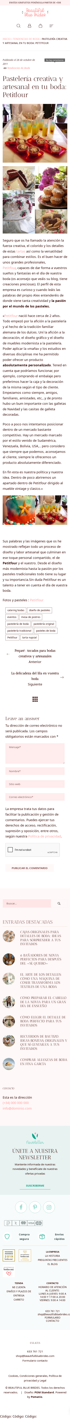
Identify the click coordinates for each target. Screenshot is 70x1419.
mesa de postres (30, 617)
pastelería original (44, 624)
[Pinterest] (35, 1207)
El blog (53, 1264)
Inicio (7, 39)
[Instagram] (49, 1207)
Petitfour (9, 268)
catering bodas (15, 610)
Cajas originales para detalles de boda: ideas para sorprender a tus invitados (40, 938)
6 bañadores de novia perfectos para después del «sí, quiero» (40, 959)
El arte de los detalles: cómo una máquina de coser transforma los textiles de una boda (41, 980)
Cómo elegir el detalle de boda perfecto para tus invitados (43, 1021)
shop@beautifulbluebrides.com (35, 1356)
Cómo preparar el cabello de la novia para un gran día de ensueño (43, 1002)
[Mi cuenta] (29, 25)
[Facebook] (21, 1207)
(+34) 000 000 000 (16, 1103)
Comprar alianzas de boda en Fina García (43, 1062)
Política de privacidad (44, 836)
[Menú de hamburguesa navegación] (51, 25)
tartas (20, 251)
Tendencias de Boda (26, 39)
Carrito (19, 1299)
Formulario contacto (35, 1360)
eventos (11, 617)
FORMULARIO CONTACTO (52, 1319)
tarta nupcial (29, 637)
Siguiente (35, 678)
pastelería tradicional (19, 630)
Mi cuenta (18, 1287)
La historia (52, 1255)
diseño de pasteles (39, 610)
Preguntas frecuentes (52, 1260)
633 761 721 (52, 1311)
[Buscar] (18, 25)
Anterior (35, 656)
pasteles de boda (45, 630)
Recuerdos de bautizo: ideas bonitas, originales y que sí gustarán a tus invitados (43, 1042)
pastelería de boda (18, 624)
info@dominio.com (17, 1108)
